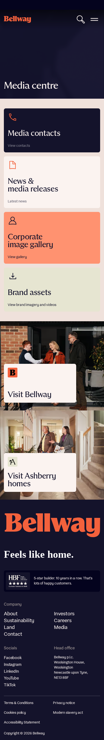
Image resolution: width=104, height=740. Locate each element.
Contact (13, 634)
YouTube (11, 678)
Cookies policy (15, 712)
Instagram (13, 665)
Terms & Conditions (18, 703)
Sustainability (19, 620)
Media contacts (34, 133)
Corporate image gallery (30, 241)
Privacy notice (64, 703)
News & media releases (33, 185)
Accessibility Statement (22, 722)
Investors (64, 613)
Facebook (13, 658)
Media (60, 627)
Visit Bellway (30, 394)
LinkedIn (11, 671)
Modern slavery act (68, 712)
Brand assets (29, 292)
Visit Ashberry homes (32, 480)
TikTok (10, 685)
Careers (63, 620)
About (11, 613)
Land (9, 627)
